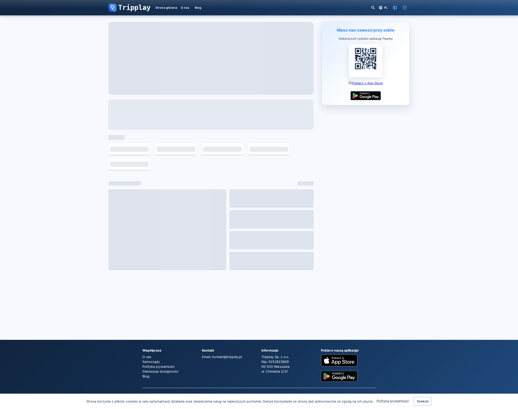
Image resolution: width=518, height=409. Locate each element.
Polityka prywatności (393, 401)
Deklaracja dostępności (160, 297)
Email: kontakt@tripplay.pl (222, 283)
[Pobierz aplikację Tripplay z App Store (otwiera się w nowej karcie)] (365, 85)
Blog (198, 7)
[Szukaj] (373, 8)
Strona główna (166, 7)
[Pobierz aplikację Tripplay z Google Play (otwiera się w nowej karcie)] (365, 95)
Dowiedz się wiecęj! (292, 186)
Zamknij (423, 401)
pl (386, 7)
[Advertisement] (158, 230)
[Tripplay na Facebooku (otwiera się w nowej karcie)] (395, 8)
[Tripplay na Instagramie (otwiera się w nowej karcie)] (405, 8)
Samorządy (151, 287)
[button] (112, 8)
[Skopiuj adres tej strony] (305, 30)
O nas (185, 7)
